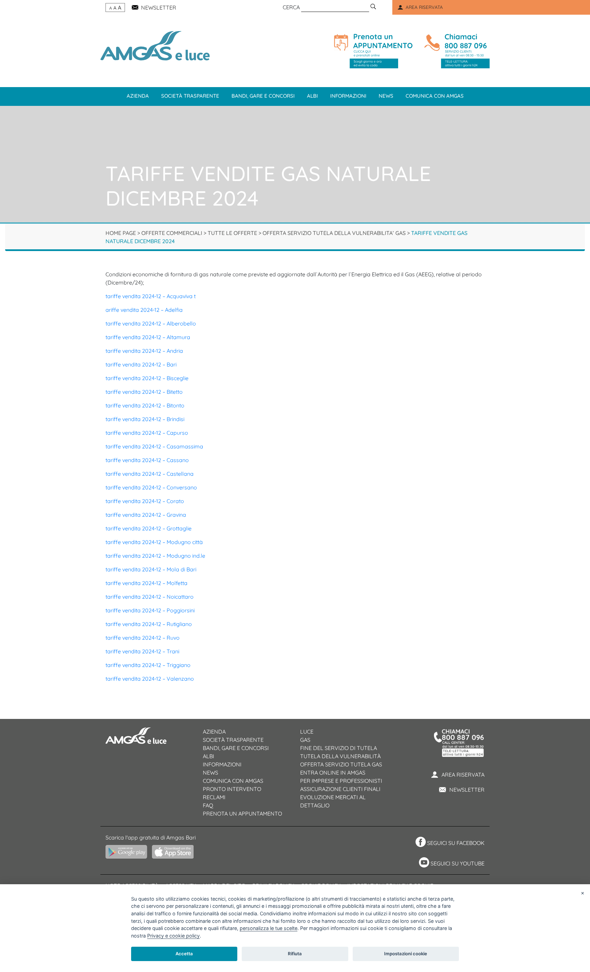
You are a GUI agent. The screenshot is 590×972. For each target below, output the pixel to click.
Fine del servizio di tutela (338, 748)
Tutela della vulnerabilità (340, 756)
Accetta (184, 953)
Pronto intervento (232, 789)
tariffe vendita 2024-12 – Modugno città (154, 542)
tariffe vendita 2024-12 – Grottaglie (149, 528)
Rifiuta (295, 953)
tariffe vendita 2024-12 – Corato (145, 501)
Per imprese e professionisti (341, 780)
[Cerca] (373, 7)
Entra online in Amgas (332, 772)
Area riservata (462, 774)
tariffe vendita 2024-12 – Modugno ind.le (155, 555)
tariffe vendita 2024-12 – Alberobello (151, 323)
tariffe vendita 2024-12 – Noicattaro (150, 596)
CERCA (291, 7)
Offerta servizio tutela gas (341, 764)
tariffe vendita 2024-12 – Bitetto (144, 391)
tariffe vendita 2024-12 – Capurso (147, 432)
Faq (208, 805)
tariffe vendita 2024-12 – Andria (144, 350)
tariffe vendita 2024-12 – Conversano (151, 487)
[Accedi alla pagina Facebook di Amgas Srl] (420, 842)
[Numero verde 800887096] (456, 51)
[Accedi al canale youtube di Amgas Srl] (423, 863)
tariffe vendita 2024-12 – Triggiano (148, 665)
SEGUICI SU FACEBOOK (455, 842)
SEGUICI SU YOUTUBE (457, 863)
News (386, 96)
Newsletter (466, 789)
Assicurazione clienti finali (340, 789)
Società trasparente (190, 96)
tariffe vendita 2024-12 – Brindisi (145, 419)
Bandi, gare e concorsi (263, 96)
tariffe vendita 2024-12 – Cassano (147, 460)
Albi (312, 96)
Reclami (214, 797)
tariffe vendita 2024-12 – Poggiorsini (150, 610)
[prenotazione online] (373, 51)
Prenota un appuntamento (242, 813)
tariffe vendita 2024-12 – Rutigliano (149, 624)
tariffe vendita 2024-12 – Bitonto (145, 405)
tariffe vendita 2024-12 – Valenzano (150, 678)
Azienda (138, 96)
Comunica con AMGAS (233, 780)
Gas (305, 739)
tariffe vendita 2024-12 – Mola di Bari (151, 569)
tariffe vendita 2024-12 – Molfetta (146, 583)
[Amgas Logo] (155, 45)
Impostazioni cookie (405, 953)
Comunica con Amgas (435, 96)
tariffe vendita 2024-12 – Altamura (148, 337)
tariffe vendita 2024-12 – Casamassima (154, 446)
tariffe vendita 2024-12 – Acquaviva (149, 296)
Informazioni (348, 96)
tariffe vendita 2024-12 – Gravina (146, 514)
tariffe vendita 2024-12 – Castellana (150, 473)
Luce (306, 731)
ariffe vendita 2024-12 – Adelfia (144, 309)
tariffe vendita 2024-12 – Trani (142, 651)
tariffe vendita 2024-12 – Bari (141, 364)
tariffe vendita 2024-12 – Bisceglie (147, 378)
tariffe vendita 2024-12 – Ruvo (143, 637)
